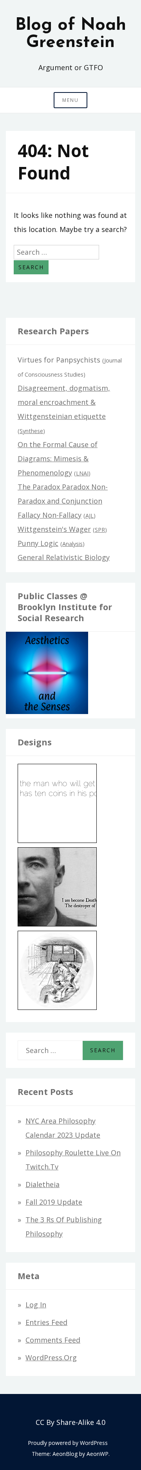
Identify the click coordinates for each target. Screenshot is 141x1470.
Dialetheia (42, 1184)
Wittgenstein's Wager (54, 529)
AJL (89, 515)
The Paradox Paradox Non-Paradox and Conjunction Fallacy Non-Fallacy (63, 501)
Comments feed (52, 1340)
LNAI (82, 473)
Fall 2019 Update (53, 1202)
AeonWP (97, 1453)
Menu (70, 100)
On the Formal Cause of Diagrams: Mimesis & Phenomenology (58, 458)
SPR (100, 529)
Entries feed (46, 1322)
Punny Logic (38, 543)
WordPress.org (51, 1357)
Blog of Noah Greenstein (70, 34)
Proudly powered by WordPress (68, 1442)
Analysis (72, 543)
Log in (35, 1304)
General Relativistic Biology (64, 557)
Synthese (31, 431)
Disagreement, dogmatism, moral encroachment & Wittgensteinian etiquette (64, 402)
